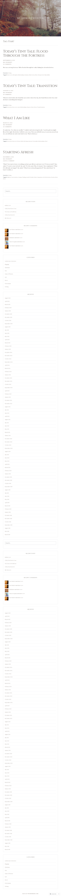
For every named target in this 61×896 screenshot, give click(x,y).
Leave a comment (8, 160)
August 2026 (7, 298)
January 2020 (8, 473)
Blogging (7, 264)
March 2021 (7, 432)
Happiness (39, 177)
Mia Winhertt (7, 62)
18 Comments (7, 94)
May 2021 (7, 429)
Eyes (13, 107)
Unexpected (41, 75)
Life (44, 177)
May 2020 (7, 461)
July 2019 (7, 493)
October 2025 (8, 320)
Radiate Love (8, 205)
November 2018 (8, 518)
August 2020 (7, 451)
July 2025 (7, 330)
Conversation (14, 177)
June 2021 (7, 426)
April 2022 (7, 416)
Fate (6, 270)
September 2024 (8, 362)
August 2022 (7, 406)
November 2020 (8, 442)
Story (35, 107)
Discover (14, 141)
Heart (8, 75)
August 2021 (7, 419)
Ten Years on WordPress (10, 211)
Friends (31, 177)
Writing (9, 73)
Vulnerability (47, 75)
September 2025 (8, 323)
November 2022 (8, 403)
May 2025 (7, 336)
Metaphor (15, 75)
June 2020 (7, 457)
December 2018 (8, 515)
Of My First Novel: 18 (10, 215)
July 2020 (7, 454)
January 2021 (8, 435)
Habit (22, 141)
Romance (27, 75)
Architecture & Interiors (10, 261)
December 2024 (8, 352)
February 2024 (8, 371)
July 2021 (7, 422)
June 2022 (7, 413)
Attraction (9, 107)
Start (36, 75)
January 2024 (8, 374)
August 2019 (7, 490)
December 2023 (8, 378)
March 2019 (7, 505)
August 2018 (7, 528)
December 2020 (8, 438)
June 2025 (7, 333)
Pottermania (8, 283)
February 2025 (8, 346)
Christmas (7, 267)
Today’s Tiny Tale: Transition (30, 85)
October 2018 (8, 521)
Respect (29, 107)
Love (11, 75)
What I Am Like (16, 118)
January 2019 (8, 512)
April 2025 (7, 339)
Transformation (41, 107)
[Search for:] (30, 191)
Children (9, 177)
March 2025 (7, 342)
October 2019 (8, 483)
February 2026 (8, 307)
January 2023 (8, 397)
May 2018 (7, 531)
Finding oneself (25, 177)
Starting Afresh (18, 152)
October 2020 (8, 445)
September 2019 (8, 486)
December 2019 (8, 477)
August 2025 (7, 326)
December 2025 (8, 314)
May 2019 (7, 499)
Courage (20, 177)
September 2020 (8, 448)
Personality (35, 141)
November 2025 (8, 317)
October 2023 (8, 384)
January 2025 (8, 349)
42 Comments (7, 126)
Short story (32, 75)
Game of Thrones (9, 274)
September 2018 (8, 525)
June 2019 (7, 496)
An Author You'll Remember (11, 1)
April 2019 (7, 502)
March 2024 (7, 368)
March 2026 (7, 304)
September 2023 (8, 387)
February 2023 (8, 394)
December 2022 (8, 400)
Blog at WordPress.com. (30, 893)
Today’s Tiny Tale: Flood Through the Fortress (25, 53)
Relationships (21, 75)
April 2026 (7, 301)
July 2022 (7, 410)
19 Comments (7, 64)
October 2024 (8, 358)
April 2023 (7, 390)
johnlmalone (12, 237)
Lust (19, 107)
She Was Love (8, 218)
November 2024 (8, 355)
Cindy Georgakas (13, 241)
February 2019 (8, 509)
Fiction (18, 141)
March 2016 (7, 534)
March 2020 (7, 467)
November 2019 (8, 480)
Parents (53, 177)
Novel (6, 280)
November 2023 (8, 381)
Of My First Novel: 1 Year (10, 208)
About (57, 1)
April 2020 (7, 464)
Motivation (48, 177)
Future (35, 177)
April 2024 (7, 365)
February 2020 (8, 470)
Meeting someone (28, 141)
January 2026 (8, 311)
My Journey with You (30, 18)
